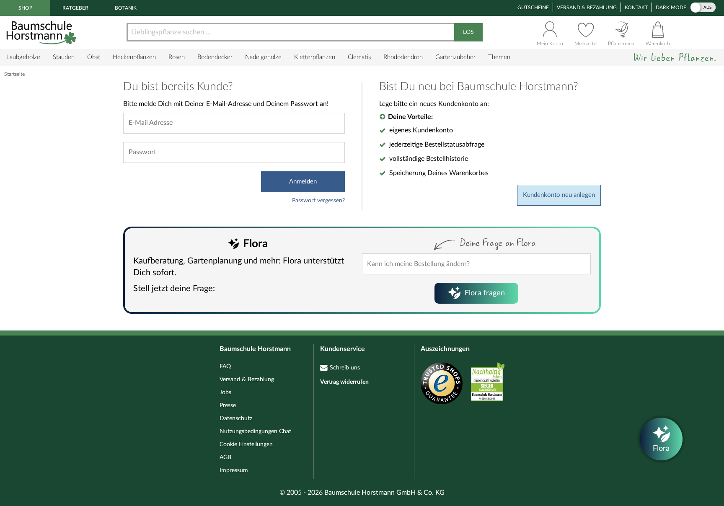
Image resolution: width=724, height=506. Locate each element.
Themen (499, 57)
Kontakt (636, 7)
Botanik (126, 7)
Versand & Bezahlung (587, 7)
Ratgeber (75, 7)
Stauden (64, 57)
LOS (468, 32)
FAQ (225, 366)
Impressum (234, 470)
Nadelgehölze (263, 57)
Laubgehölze (23, 57)
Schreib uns (345, 368)
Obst (93, 57)
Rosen (176, 57)
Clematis (359, 57)
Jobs (225, 392)
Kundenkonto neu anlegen (559, 195)
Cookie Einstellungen (246, 444)
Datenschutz (236, 418)
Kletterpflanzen (314, 57)
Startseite (14, 74)
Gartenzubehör (455, 57)
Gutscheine (533, 7)
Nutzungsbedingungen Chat (255, 431)
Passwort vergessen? (318, 201)
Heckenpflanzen (134, 57)
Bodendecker (215, 57)
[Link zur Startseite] (42, 32)
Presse (228, 405)
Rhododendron (403, 57)
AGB (225, 457)
